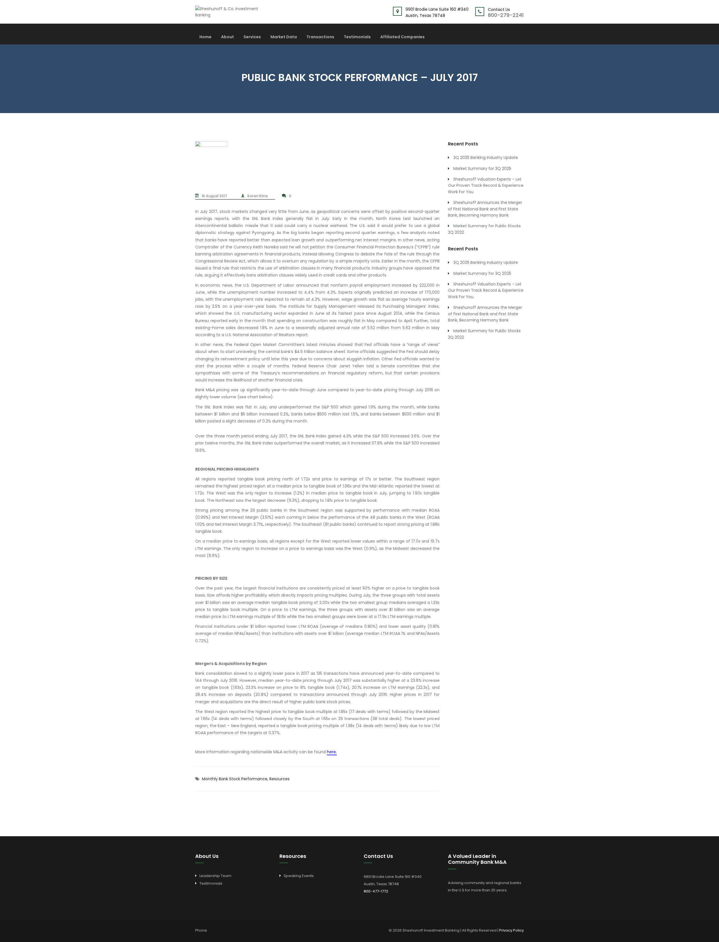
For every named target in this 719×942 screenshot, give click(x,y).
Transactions (320, 37)
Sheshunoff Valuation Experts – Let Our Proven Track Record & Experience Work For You (486, 185)
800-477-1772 (376, 891)
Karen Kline (257, 196)
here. (332, 752)
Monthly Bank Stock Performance (234, 779)
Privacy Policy (511, 930)
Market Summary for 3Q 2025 (482, 168)
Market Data (283, 37)
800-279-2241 (506, 15)
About (227, 37)
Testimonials (357, 37)
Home (205, 37)
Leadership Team (215, 875)
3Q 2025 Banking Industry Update (485, 157)
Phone (201, 930)
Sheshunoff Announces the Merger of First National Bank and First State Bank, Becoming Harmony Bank (485, 209)
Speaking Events (299, 875)
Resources (279, 779)
